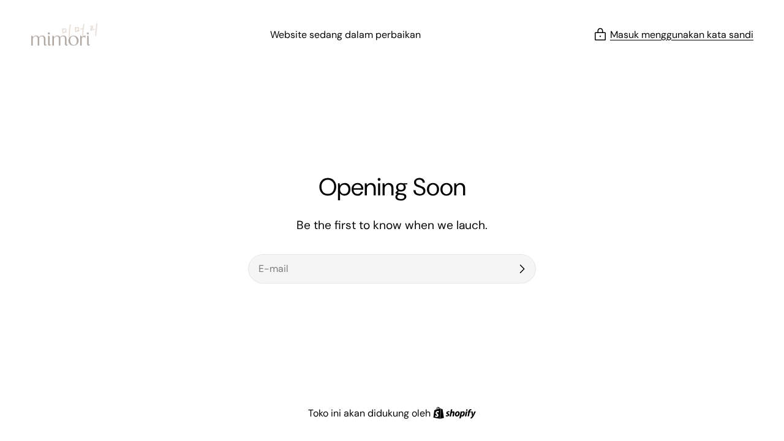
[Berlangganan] (522, 269)
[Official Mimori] (64, 34)
